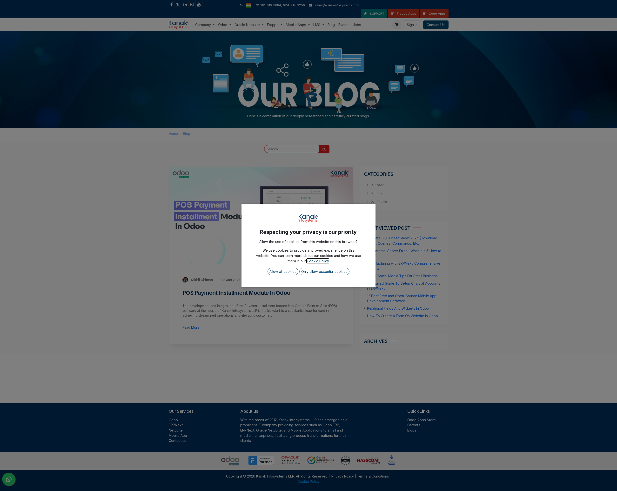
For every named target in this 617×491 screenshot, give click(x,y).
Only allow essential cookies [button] (324, 271)
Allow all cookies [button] (282, 271)
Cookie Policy (318, 261)
